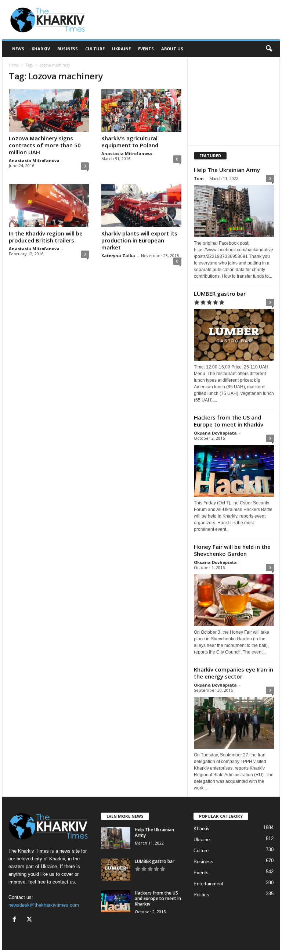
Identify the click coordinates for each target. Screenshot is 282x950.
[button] (269, 49)
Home (14, 65)
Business (67, 48)
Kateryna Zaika (118, 255)
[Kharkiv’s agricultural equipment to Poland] (141, 110)
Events (146, 48)
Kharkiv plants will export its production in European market (139, 240)
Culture (95, 48)
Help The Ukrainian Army (227, 169)
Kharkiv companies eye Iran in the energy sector (233, 673)
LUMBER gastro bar (220, 293)
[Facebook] (16, 920)
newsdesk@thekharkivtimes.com (43, 905)
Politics (201, 894)
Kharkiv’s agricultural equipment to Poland (129, 141)
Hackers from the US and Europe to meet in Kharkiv (228, 421)
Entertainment (208, 883)
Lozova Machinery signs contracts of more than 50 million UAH (45, 145)
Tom (198, 178)
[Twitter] (30, 920)
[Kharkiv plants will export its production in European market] (141, 205)
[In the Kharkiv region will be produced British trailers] (49, 205)
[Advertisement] (186, 20)
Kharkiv (41, 48)
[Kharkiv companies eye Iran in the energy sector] (234, 723)
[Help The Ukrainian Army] (234, 211)
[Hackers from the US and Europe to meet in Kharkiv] (234, 471)
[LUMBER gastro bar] (234, 335)
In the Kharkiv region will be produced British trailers (46, 237)
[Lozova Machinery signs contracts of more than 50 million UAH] (49, 110)
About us (172, 48)
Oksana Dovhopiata (215, 433)
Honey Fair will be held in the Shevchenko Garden (232, 550)
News (18, 48)
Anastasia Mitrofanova (34, 160)
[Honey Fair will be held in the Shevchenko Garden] (234, 600)
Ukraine (121, 48)
